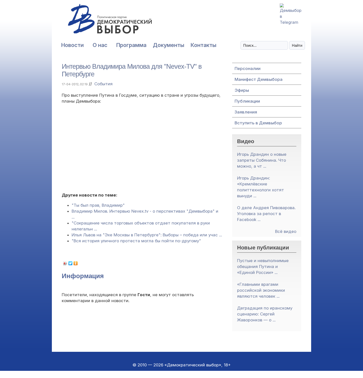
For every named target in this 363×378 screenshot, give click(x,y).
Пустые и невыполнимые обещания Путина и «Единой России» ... (263, 266)
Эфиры (242, 90)
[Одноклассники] (75, 263)
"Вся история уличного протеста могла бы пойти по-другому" (136, 240)
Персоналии (248, 68)
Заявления (246, 112)
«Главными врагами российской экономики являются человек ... (261, 290)
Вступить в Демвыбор (258, 122)
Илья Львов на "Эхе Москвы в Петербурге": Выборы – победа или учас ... (147, 234)
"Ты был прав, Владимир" (98, 205)
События (103, 83)
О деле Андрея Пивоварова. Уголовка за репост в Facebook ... (266, 213)
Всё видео (285, 231)
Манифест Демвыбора (258, 79)
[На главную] (99, 21)
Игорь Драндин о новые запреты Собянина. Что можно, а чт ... (261, 160)
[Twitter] (70, 263)
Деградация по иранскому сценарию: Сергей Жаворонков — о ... (264, 314)
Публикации (247, 101)
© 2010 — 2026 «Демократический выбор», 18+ (182, 364)
